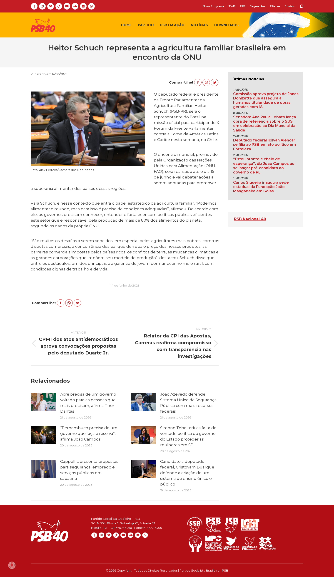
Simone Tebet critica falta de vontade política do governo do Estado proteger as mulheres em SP (188, 436)
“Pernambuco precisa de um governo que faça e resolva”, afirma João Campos (88, 433)
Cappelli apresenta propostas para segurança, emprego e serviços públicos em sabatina (89, 470)
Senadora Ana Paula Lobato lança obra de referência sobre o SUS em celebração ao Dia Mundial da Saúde (264, 123)
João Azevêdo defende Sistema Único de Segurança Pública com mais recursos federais (188, 403)
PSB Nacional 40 (250, 219)
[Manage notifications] (11, 565)
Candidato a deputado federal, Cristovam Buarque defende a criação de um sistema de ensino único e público (187, 472)
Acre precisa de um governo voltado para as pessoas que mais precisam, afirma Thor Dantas (88, 403)
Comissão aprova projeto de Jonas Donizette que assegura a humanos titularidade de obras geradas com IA (266, 100)
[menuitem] (213, 6)
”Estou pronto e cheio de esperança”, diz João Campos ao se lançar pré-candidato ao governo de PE (263, 165)
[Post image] (43, 402)
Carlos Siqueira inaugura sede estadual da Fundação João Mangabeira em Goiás (261, 186)
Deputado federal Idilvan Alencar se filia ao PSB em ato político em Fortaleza (264, 144)
